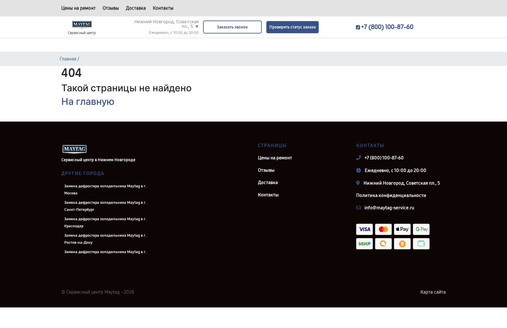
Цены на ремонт (78, 8)
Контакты (163, 8)
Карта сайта (433, 292)
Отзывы (111, 8)
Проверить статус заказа (292, 27)
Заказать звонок (232, 27)
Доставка (136, 8)
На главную (87, 101)
